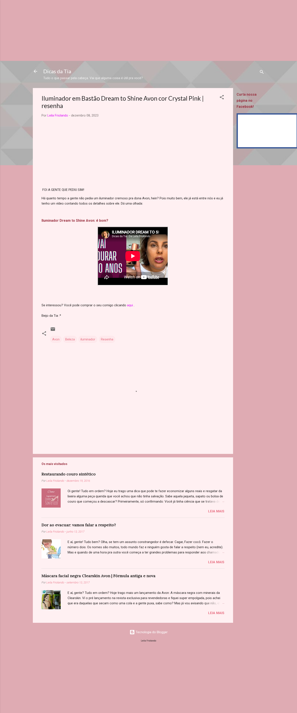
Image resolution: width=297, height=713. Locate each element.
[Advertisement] (130, 30)
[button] (221, 98)
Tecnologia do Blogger (151, 632)
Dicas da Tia (57, 71)
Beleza (70, 339)
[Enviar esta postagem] (52, 331)
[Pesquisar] (261, 72)
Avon (56, 339)
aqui (130, 305)
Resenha (107, 339)
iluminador (87, 339)
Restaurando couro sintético (69, 473)
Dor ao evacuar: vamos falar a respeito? (79, 524)
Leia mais (216, 511)
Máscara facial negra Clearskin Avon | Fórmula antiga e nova (98, 575)
